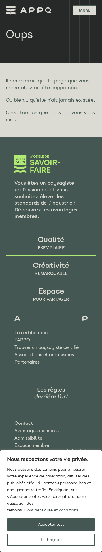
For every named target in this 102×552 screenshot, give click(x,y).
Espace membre (31, 445)
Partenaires (27, 362)
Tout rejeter (51, 539)
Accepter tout (51, 524)
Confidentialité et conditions (51, 510)
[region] (51, 501)
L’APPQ (22, 340)
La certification (31, 332)
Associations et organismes (44, 354)
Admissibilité (28, 438)
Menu (84, 10)
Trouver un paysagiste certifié (46, 347)
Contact (23, 423)
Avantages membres (36, 430)
